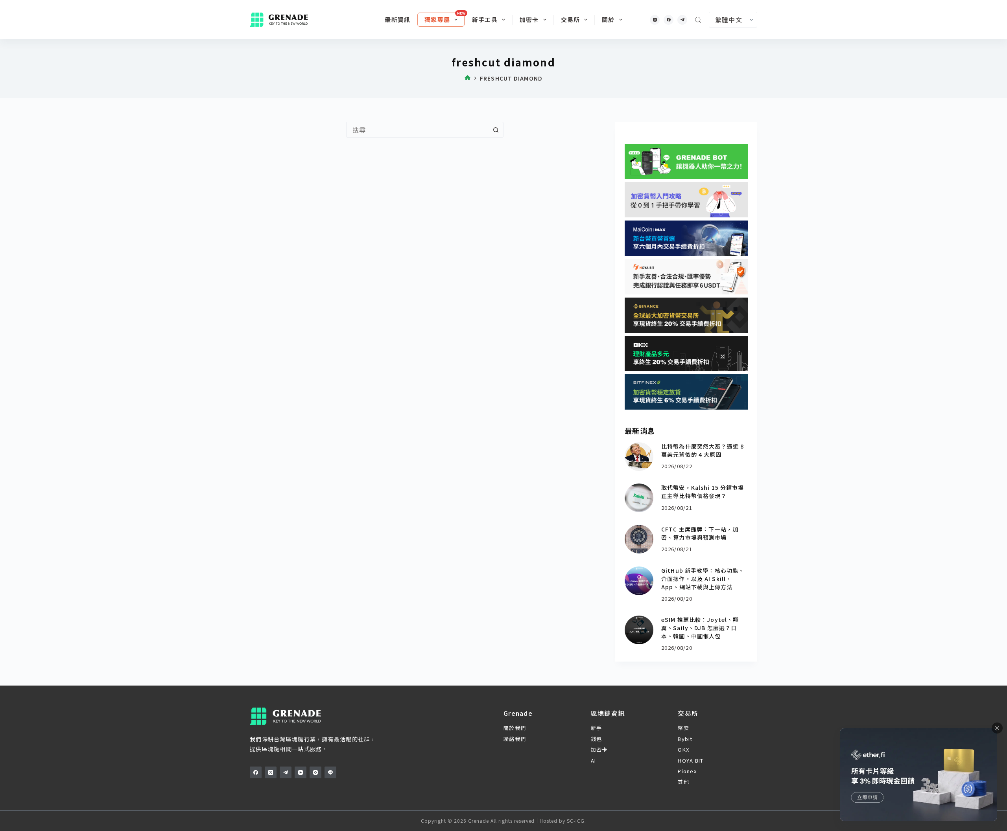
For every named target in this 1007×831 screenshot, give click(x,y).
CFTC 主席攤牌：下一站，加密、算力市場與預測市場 (699, 533)
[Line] (330, 772)
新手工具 (485, 19)
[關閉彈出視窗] (997, 728)
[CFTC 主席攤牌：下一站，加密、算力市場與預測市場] (639, 539)
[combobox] (417, 130)
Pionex (687, 771)
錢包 (596, 739)
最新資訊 (397, 19)
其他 (683, 781)
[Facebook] (668, 20)
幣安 (683, 728)
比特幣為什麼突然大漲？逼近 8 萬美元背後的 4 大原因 (702, 450)
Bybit (685, 739)
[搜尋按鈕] (495, 129)
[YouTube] (300, 772)
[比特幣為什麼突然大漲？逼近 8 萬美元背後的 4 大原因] (639, 456)
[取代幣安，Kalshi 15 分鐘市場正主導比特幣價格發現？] (639, 498)
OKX (683, 749)
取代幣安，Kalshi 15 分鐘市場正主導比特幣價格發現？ (702, 492)
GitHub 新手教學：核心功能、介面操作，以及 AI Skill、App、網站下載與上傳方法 (702, 578)
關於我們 (515, 728)
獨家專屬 (437, 19)
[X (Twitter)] (271, 772)
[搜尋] (698, 20)
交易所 (570, 19)
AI (593, 760)
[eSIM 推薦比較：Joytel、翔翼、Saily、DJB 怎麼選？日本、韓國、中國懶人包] (639, 630)
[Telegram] (682, 20)
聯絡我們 (515, 739)
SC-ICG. (576, 820)
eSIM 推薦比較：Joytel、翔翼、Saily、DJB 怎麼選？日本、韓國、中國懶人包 (700, 628)
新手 (596, 728)
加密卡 (529, 19)
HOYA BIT (690, 760)
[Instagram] (655, 20)
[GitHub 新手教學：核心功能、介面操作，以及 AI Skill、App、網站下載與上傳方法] (639, 580)
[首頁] (467, 78)
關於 (608, 19)
